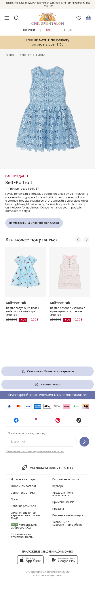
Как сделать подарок (66, 479)
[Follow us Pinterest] (57, 422)
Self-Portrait (18, 182)
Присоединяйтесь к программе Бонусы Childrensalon (47, 395)
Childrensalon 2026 (56, 572)
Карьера (58, 486)
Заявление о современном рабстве (67, 523)
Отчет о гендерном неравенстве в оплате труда (25, 515)
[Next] (86, 239)
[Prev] (78, 239)
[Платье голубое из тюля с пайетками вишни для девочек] (25, 272)
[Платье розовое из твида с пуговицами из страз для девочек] (69, 272)
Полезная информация (67, 515)
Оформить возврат (23, 486)
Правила (58, 509)
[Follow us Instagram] (37, 422)
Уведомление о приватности (62, 494)
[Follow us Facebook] (16, 422)
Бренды (67, 30)
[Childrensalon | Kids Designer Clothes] (47, 17)
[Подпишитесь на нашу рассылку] (84, 442)
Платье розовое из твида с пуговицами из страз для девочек (67, 311)
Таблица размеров (23, 506)
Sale (48, 30)
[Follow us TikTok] (78, 422)
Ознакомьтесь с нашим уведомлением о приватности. (35, 451)
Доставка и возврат (23, 479)
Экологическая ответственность (22, 535)
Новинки (29, 30)
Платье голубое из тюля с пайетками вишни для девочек (22, 311)
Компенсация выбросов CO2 (24, 526)
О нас (14, 499)
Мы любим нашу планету (51, 468)
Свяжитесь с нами (23, 493)
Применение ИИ (63, 502)
